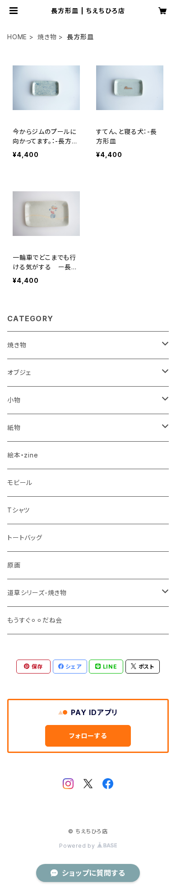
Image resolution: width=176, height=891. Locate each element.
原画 (14, 565)
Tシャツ (18, 510)
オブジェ (19, 372)
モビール (19, 482)
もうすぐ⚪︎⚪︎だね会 (34, 620)
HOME (17, 37)
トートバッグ (24, 537)
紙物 (14, 427)
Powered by (78, 845)
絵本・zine (22, 455)
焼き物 (46, 37)
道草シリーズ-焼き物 (37, 592)
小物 (14, 400)
